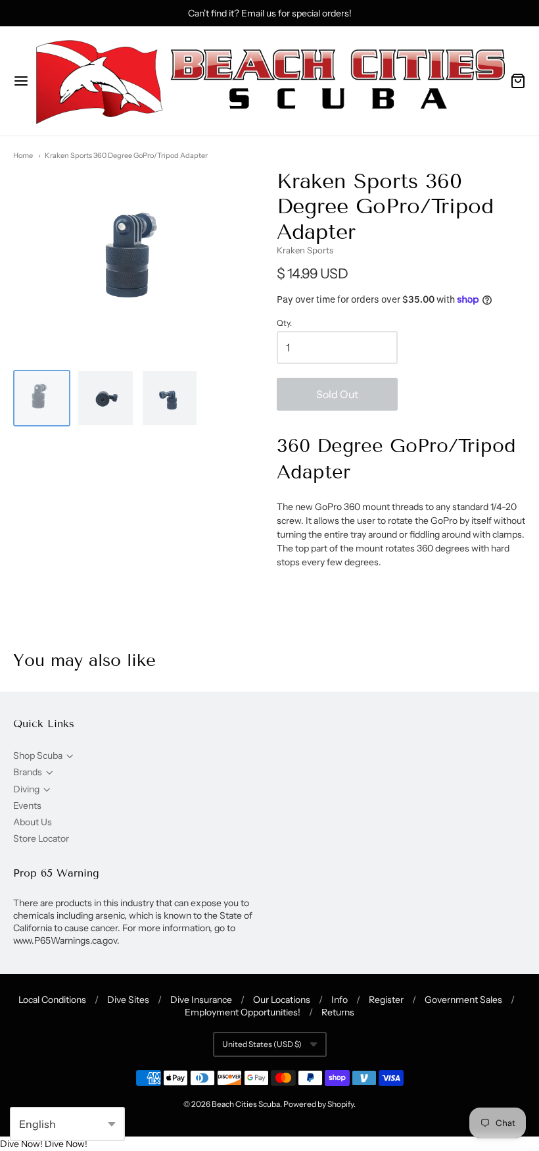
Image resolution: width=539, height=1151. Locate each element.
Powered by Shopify (318, 1104)
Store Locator (41, 838)
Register (386, 1000)
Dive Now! (21, 1144)
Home (23, 155)
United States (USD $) (262, 1044)
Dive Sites (128, 1000)
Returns (337, 1012)
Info (339, 1000)
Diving (26, 789)
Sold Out (337, 394)
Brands (27, 772)
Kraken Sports (305, 250)
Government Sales (463, 1000)
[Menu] (21, 81)
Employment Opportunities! (242, 1012)
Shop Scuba (37, 755)
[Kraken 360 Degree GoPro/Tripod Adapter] (41, 398)
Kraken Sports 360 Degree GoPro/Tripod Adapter (126, 155)
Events (27, 805)
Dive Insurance (201, 1000)
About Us (32, 822)
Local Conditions (52, 1000)
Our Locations (281, 1000)
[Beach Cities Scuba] (269, 81)
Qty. (284, 323)
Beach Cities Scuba (246, 1104)
